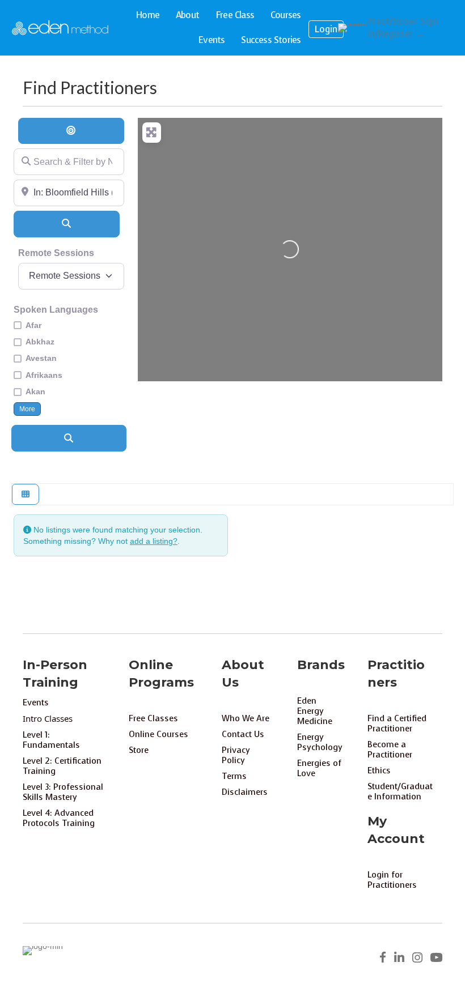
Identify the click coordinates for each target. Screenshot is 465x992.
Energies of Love (319, 768)
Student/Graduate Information (400, 791)
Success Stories (271, 40)
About (187, 15)
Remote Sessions (56, 253)
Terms (234, 776)
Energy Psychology (320, 742)
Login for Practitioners (392, 880)
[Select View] (25, 494)
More (27, 408)
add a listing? (153, 541)
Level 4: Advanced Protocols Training (59, 818)
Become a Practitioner (389, 749)
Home (147, 15)
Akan (35, 391)
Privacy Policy (236, 755)
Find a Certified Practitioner (396, 723)
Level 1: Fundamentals (51, 740)
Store (139, 750)
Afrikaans (44, 375)
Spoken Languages (56, 309)
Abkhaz (40, 341)
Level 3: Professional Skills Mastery (63, 792)
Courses (285, 15)
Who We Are (245, 718)
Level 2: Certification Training (62, 766)
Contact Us (243, 734)
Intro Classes (48, 718)
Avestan (41, 358)
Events (211, 40)
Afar (33, 325)
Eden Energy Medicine (314, 711)
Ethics (379, 770)
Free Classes (153, 718)
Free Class (234, 15)
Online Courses (158, 734)
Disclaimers (245, 792)
